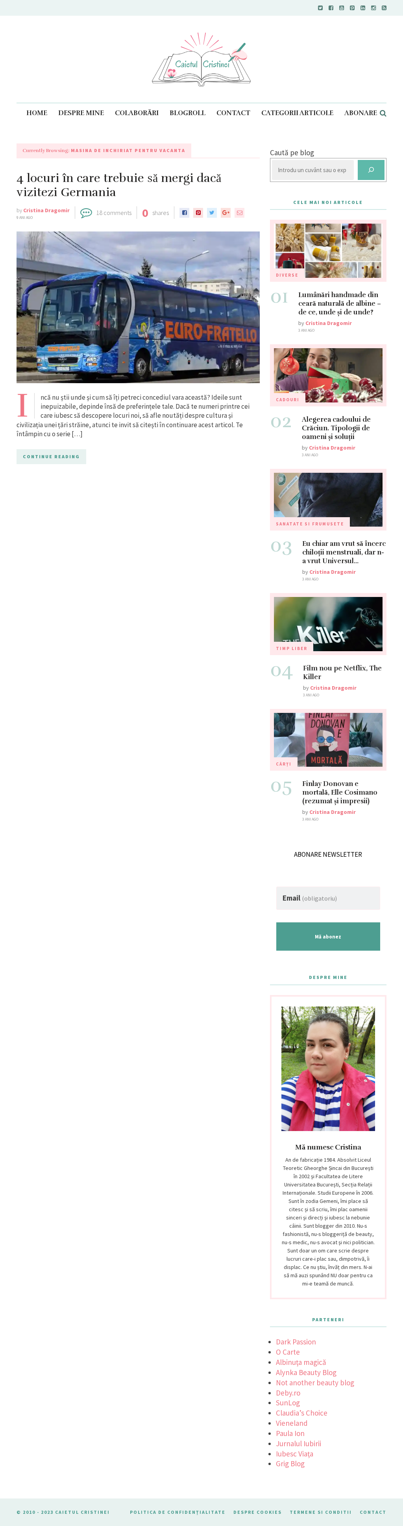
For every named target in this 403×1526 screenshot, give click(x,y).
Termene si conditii (321, 1512)
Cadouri (287, 399)
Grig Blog (290, 1463)
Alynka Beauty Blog (306, 1372)
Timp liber (291, 648)
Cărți (284, 764)
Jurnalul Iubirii (298, 1443)
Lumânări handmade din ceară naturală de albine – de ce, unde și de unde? (339, 303)
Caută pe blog (292, 152)
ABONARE (360, 113)
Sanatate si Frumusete (310, 524)
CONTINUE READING (51, 456)
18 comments (113, 213)
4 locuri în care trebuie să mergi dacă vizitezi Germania (119, 185)
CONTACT (233, 113)
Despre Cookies (257, 1512)
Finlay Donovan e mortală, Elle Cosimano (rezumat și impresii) (339, 792)
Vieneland (292, 1423)
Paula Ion (290, 1433)
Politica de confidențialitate (178, 1512)
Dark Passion (296, 1341)
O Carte (288, 1352)
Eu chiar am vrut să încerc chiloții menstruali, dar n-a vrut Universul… (344, 552)
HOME (36, 113)
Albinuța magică (301, 1362)
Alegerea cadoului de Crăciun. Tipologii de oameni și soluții (336, 428)
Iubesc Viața (294, 1453)
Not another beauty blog (315, 1382)
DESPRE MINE (81, 113)
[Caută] (371, 170)
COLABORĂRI (137, 113)
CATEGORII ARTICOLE (297, 113)
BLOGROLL (187, 113)
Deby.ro (288, 1392)
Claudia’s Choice (301, 1413)
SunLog (288, 1402)
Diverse (287, 275)
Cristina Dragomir (46, 210)
